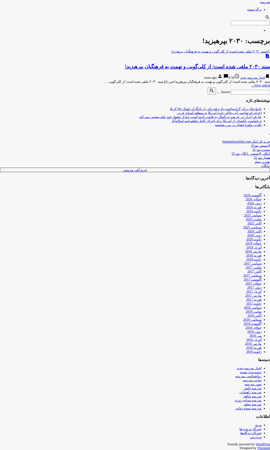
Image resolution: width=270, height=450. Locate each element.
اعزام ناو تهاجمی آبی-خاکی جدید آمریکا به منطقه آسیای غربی (219, 113)
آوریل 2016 (254, 339)
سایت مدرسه (252, 380)
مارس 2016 (253, 343)
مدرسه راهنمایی (250, 392)
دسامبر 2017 (253, 263)
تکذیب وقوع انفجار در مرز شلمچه (238, 125)
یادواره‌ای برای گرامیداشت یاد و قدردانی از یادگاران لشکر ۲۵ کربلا (216, 109)
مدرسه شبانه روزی (248, 400)
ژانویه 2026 (254, 211)
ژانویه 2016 (254, 351)
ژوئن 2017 (254, 287)
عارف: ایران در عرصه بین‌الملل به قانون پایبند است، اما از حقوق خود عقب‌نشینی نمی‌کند (200, 117)
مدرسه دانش (252, 388)
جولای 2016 (254, 327)
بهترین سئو (262, 161)
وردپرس (256, 437)
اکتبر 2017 (254, 271)
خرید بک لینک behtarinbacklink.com (246, 141)
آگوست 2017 (253, 279)
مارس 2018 (253, 251)
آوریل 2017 (254, 291)
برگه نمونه (254, 9)
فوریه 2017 (254, 299)
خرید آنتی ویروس (135, 170)
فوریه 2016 (254, 347)
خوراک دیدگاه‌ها (251, 433)
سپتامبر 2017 (252, 275)
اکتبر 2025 (254, 223)
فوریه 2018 (254, 255)
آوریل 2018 (254, 247)
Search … (223, 92)
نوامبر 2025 (254, 219)
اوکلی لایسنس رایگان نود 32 (250, 153)
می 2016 (255, 335)
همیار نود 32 (262, 157)
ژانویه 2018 (254, 259)
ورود (258, 425)
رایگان (265, 165)
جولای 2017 (254, 283)
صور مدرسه (253, 384)
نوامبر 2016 (254, 311)
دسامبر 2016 (253, 307)
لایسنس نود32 (260, 145)
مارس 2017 (253, 295)
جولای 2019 (254, 243)
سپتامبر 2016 (252, 319)
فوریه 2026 (254, 207)
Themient (263, 448)
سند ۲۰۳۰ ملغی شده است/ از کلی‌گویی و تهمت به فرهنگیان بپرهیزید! (197, 66)
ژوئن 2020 (254, 235)
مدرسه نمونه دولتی (248, 408)
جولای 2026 (254, 199)
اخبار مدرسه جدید (252, 77)
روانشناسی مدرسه (248, 376)
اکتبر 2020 (254, 231)
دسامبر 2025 (253, 215)
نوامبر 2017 (254, 267)
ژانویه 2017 (254, 303)
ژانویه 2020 (254, 239)
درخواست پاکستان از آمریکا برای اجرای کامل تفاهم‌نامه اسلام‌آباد (216, 121)
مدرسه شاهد (253, 396)
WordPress (263, 444)
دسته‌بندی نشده (251, 372)
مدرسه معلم (253, 404)
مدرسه (265, 2)
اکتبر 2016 (254, 315)
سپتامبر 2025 (252, 227)
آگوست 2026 (253, 195)
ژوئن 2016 (254, 331)
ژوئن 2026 (254, 203)
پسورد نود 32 (261, 149)
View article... (260, 85)
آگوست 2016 (253, 323)
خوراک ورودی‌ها (250, 429)
